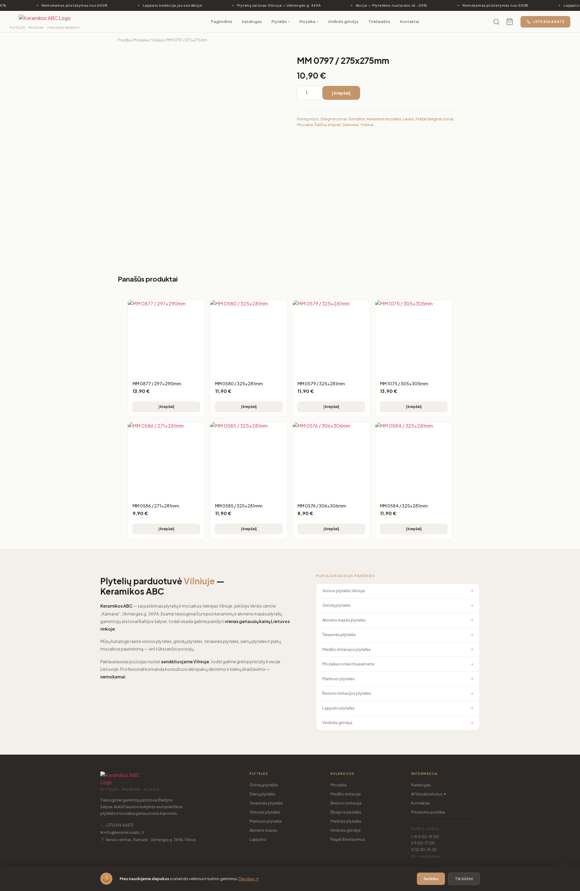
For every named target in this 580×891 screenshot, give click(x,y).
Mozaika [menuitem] (308, 21)
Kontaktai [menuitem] (409, 21)
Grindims (356, 118)
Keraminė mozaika (384, 118)
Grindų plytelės (264, 784)
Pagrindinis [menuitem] (221, 21)
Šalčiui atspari (327, 124)
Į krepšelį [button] (166, 406)
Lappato (258, 839)
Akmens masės (263, 830)
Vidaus (157, 40)
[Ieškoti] (496, 22)
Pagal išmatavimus (347, 839)
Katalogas (421, 784)
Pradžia (124, 40)
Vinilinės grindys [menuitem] (343, 21)
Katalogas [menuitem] (252, 21)
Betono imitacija (345, 803)
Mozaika (141, 40)
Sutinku (431, 878)
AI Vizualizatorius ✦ (428, 793)
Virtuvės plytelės (265, 812)
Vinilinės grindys (345, 830)
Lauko (408, 118)
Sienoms (351, 124)
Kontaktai (420, 803)
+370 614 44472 (548, 21)
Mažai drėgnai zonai (434, 118)
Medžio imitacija (345, 793)
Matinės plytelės (345, 821)
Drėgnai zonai (334, 118)
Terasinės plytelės (266, 803)
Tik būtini (464, 878)
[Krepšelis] (510, 22)
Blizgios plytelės (345, 812)
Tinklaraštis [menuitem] (379, 21)
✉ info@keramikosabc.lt (122, 832)
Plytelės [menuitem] (281, 21)
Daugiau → (249, 878)
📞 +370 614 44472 (117, 825)
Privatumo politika (428, 812)
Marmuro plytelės (266, 821)
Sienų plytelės (263, 793)
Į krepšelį (341, 93)
